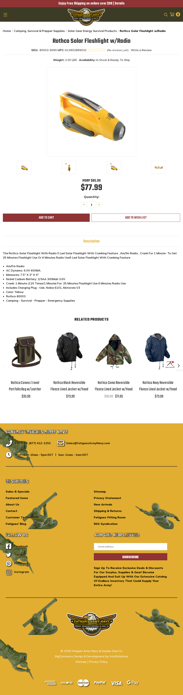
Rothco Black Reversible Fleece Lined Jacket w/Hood (69, 386)
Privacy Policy (98, 661)
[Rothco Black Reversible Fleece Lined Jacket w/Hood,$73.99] (69, 351)
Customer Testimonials (22, 517)
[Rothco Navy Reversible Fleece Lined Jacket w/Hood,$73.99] (158, 351)
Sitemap (100, 491)
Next (178, 365)
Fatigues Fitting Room (109, 517)
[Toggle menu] (6, 14)
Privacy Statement (107, 498)
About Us (12, 504)
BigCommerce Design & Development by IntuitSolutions (91, 656)
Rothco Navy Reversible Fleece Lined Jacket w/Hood (158, 386)
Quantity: (91, 197)
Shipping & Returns (108, 511)
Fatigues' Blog (16, 524)
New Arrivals (103, 504)
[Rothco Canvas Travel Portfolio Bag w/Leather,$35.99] (25, 351)
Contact (11, 511)
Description (91, 241)
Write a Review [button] (141, 50)
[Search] (166, 14)
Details (120, 3)
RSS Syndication (106, 524)
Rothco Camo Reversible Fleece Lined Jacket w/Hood (114, 386)
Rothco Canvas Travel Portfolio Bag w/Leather (25, 386)
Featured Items (17, 498)
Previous (4, 365)
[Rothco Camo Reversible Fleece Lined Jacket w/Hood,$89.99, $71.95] (113, 351)
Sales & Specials (17, 491)
